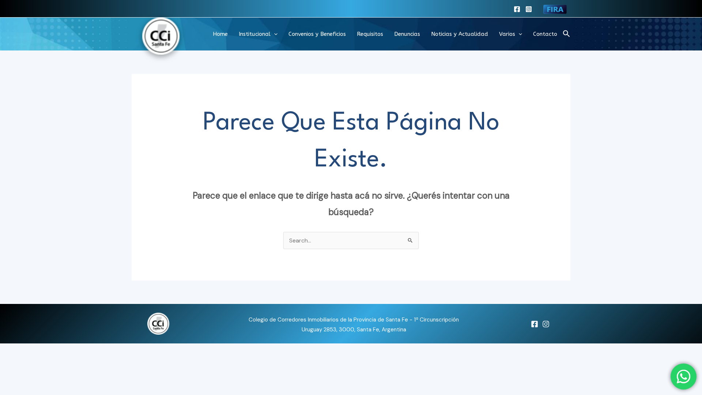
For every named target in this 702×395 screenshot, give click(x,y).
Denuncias (407, 34)
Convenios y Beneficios (317, 34)
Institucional (255, 34)
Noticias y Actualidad (459, 34)
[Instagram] (528, 9)
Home (220, 34)
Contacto (545, 34)
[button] (274, 34)
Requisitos (370, 34)
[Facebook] (517, 9)
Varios (507, 34)
